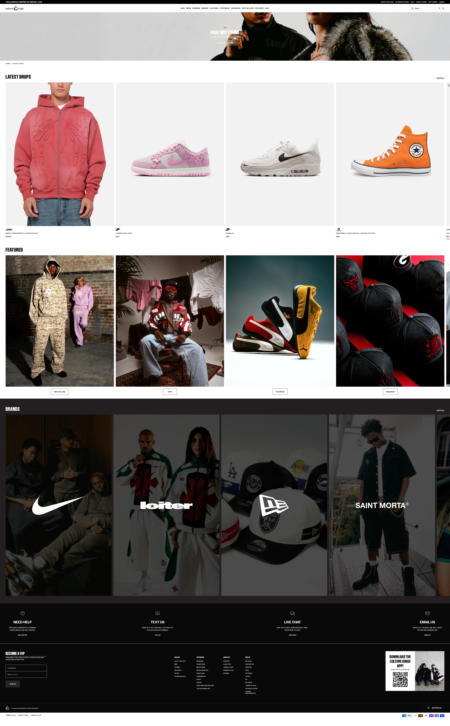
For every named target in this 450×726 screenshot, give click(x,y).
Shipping (248, 667)
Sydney (199, 682)
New (183, 8)
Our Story (227, 664)
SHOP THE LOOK (387, 2)
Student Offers (251, 689)
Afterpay (248, 673)
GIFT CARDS (433, 2)
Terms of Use (228, 667)
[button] (443, 8)
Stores (200, 657)
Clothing (214, 8)
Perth (199, 679)
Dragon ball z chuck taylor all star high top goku (355, 233)
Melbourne (201, 667)
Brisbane (200, 661)
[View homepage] (14, 8)
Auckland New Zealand (205, 685)
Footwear (224, 8)
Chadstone (201, 664)
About (226, 657)
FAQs (247, 670)
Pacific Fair (201, 673)
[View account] (439, 8)
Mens (188, 8)
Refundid (248, 682)
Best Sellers (248, 8)
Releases (259, 8)
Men (175, 664)
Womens (196, 8)
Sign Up (13, 684)
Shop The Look (180, 661)
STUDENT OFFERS (402, 2)
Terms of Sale (250, 685)
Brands (205, 8)
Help (247, 657)
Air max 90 (230, 233)
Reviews (226, 673)
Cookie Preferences (250, 692)
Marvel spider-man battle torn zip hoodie (22, 233)
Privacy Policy (228, 670)
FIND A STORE (421, 2)
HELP (412, 2)
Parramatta (201, 676)
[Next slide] (444, 150)
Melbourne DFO (202, 670)
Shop (177, 657)
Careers (226, 661)
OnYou (247, 676)
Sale (267, 8)
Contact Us (249, 664)
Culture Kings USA (203, 689)
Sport (176, 673)
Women (177, 667)
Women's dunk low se (124, 233)
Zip (246, 679)
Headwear (235, 8)
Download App (180, 676)
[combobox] (422, 8)
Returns (248, 661)
